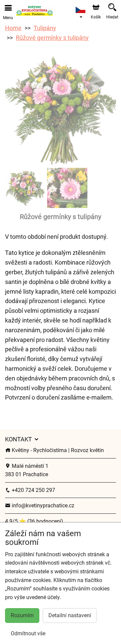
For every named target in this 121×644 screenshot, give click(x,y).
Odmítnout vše (28, 633)
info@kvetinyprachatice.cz (42, 505)
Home (13, 27)
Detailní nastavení (69, 615)
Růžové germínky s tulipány (52, 37)
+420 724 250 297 (32, 490)
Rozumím (22, 615)
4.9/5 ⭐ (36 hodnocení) (34, 521)
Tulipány (45, 27)
